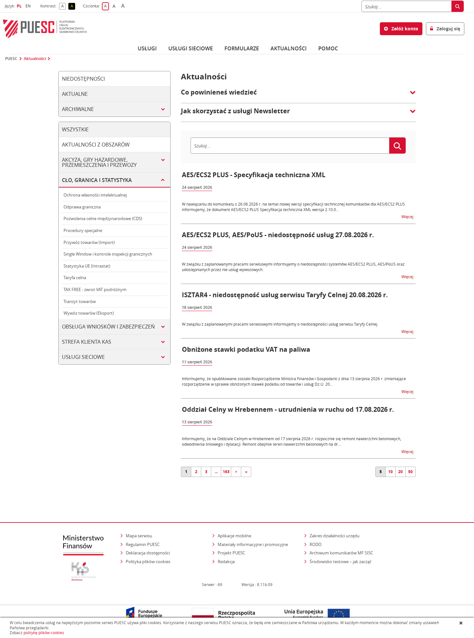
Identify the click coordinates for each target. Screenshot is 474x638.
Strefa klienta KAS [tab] (86, 341)
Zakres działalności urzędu (335, 535)
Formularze (241, 48)
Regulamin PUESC (143, 544)
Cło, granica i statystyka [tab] (97, 180)
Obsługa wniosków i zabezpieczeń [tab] (108, 326)
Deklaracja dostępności (148, 553)
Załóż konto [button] (404, 28)
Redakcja (226, 561)
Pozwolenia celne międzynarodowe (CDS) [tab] (103, 218)
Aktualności (289, 48)
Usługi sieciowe (190, 48)
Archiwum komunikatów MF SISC (341, 553)
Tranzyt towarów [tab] (80, 301)
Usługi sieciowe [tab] (83, 356)
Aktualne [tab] (75, 93)
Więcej (407, 216)
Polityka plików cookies (148, 561)
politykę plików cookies (44, 632)
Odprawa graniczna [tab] (82, 207)
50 (410, 471)
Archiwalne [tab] (78, 109)
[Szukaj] (457, 6)
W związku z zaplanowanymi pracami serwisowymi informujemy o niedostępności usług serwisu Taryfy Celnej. (280, 324)
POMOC (328, 48)
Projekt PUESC (231, 553)
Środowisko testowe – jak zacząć (341, 561)
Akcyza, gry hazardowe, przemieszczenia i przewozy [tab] (99, 162)
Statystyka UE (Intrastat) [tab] (87, 266)
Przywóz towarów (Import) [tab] (89, 242)
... (216, 471)
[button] (298, 95)
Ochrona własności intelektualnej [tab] (95, 195)
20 (400, 471)
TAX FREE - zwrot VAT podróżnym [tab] (95, 289)
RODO (315, 544)
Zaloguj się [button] (447, 28)
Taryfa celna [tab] (75, 277)
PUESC (11, 58)
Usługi (147, 48)
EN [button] (29, 6)
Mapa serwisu (139, 536)
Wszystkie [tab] (75, 129)
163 (226, 471)
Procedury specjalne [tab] (83, 230)
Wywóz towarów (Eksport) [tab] (89, 313)
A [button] (63, 6)
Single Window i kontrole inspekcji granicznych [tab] (108, 254)
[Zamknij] (461, 623)
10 (390, 471)
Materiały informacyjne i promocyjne (253, 544)
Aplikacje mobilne (234, 536)
